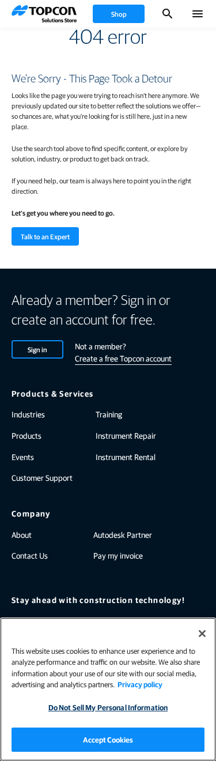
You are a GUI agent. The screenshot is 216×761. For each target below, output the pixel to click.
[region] (108, 689)
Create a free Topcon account (123, 358)
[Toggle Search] (168, 14)
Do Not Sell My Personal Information (108, 707)
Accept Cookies (108, 739)
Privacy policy (140, 684)
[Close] (202, 633)
